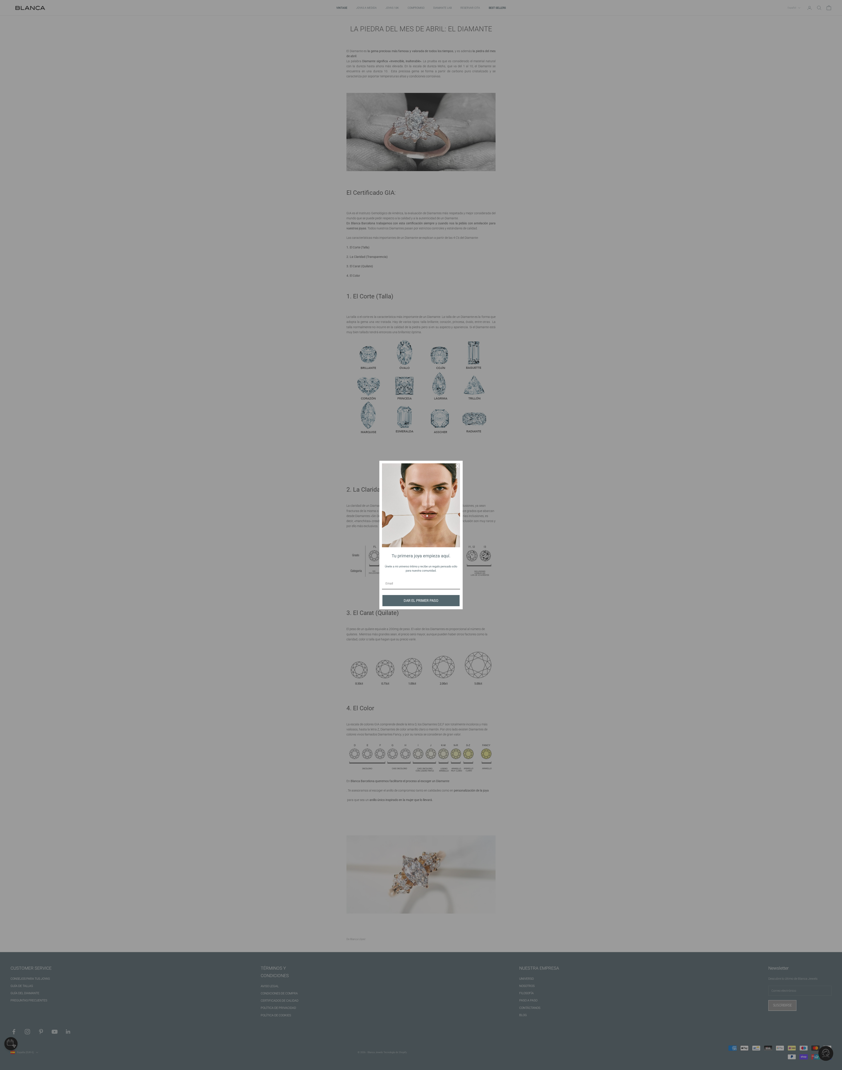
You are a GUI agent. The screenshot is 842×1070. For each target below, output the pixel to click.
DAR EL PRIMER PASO (421, 601)
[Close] (457, 466)
